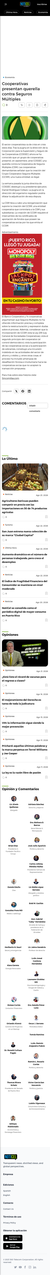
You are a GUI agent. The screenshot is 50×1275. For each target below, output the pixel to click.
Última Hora (11, 12)
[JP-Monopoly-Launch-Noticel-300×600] (25, 274)
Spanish (7, 1191)
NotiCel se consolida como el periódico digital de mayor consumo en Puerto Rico (24, 611)
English (6, 1195)
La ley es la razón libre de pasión (21, 772)
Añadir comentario (34, 406)
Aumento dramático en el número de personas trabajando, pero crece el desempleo (24, 558)
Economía (43, 12)
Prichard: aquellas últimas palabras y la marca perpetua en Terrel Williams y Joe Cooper (24, 749)
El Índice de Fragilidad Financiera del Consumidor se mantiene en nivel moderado (24, 585)
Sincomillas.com (10, 378)
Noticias (28, 12)
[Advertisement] (25, 42)
